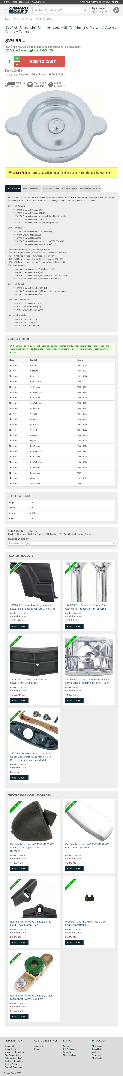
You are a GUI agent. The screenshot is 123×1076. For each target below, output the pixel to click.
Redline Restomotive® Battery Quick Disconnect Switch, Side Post (31, 997)
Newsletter (96, 1055)
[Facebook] (113, 2)
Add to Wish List (59, 74)
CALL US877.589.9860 (60, 84)
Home (7, 19)
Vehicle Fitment (31, 188)
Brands (66, 1046)
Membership (97, 1058)
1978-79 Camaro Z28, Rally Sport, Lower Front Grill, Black (29, 681)
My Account (97, 1046)
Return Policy (10, 1049)
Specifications (51, 188)
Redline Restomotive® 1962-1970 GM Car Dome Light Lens (87, 845)
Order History (98, 1049)
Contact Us (25, 2)
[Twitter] (116, 2)
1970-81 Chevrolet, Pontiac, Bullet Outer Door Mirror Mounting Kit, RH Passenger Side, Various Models (31, 757)
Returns (37, 1049)
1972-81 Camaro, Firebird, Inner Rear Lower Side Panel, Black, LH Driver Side (32, 607)
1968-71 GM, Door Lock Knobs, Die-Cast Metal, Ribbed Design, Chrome (85, 607)
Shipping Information (14, 1052)
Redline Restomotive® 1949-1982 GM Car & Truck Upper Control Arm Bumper (32, 847)
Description (13, 188)
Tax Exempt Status (13, 1055)
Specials (67, 1052)
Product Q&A (69, 188)
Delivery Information (14, 1061)
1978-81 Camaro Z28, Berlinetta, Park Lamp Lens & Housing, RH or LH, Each (87, 681)
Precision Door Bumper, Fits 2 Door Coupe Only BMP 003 (86, 923)
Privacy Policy (11, 1064)
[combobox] (62, 543)
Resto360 (9, 1046)
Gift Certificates (69, 1049)
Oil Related (27, 19)
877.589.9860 (11, 2)
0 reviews (23, 74)
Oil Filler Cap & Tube (44, 19)
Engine (17, 19)
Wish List (96, 1052)
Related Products (90, 188)
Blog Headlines (69, 1055)
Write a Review (39, 74)
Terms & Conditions (13, 1067)
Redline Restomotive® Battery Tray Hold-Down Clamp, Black (30, 923)
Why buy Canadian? (13, 1058)
